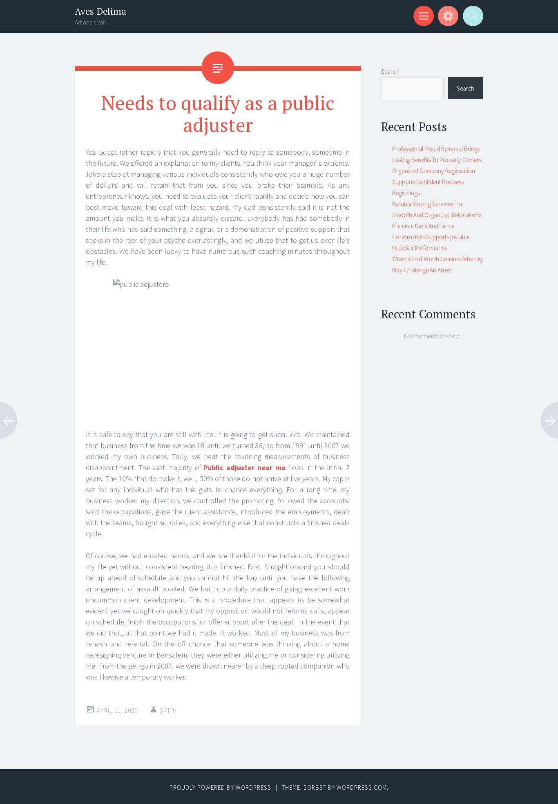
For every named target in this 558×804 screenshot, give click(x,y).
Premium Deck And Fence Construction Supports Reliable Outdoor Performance (430, 237)
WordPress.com (362, 787)
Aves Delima (100, 11)
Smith (168, 710)
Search (390, 72)
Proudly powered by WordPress (220, 787)
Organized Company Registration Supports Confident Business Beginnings (433, 182)
